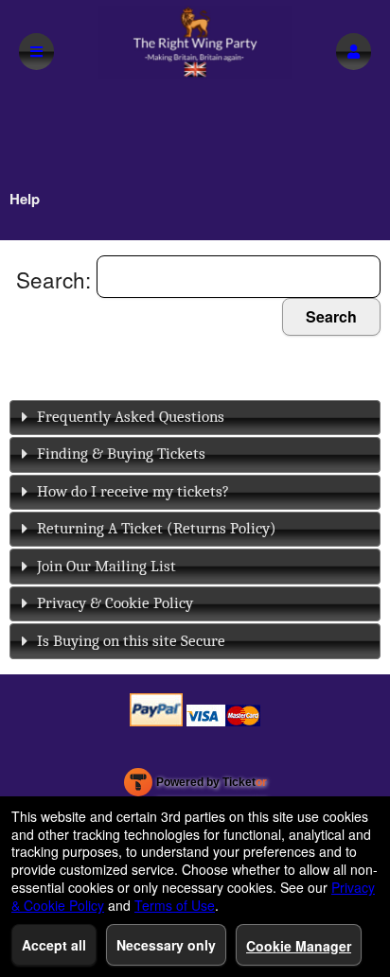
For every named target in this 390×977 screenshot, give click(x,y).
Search (331, 316)
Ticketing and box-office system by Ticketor (195, 786)
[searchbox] (239, 276)
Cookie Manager (298, 945)
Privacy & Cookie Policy (115, 603)
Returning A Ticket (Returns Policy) (156, 528)
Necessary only (166, 944)
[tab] (195, 417)
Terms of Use (174, 905)
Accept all (54, 944)
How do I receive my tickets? (133, 491)
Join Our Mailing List (106, 566)
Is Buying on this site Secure (131, 641)
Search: (56, 279)
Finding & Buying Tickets (121, 453)
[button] (353, 51)
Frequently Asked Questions (130, 417)
